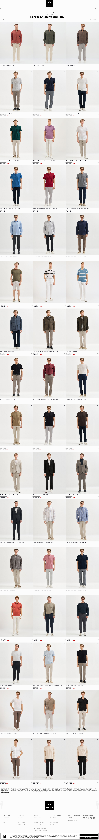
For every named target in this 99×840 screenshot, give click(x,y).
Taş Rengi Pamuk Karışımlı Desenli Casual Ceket (12, 494)
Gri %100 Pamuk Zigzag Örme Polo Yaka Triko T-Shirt (13, 113)
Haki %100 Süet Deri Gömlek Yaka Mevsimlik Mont (45, 351)
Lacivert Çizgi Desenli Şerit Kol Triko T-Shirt (43, 113)
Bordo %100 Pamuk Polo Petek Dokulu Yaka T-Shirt (45, 208)
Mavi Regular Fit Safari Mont (7, 351)
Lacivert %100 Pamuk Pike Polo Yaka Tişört (76, 590)
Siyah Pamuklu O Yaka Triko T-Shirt (74, 685)
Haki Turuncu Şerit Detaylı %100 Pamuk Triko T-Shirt (13, 303)
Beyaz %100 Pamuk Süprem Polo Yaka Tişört (77, 160)
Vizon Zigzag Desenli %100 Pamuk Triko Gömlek (44, 733)
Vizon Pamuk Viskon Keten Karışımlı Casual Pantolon (46, 399)
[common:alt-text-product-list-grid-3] (89, 20)
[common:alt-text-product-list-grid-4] (91, 20)
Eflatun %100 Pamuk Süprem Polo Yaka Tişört (44, 160)
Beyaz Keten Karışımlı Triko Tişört (8, 733)
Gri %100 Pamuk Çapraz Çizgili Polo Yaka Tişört (77, 208)
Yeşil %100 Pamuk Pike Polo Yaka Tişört (10, 160)
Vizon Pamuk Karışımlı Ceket (73, 494)
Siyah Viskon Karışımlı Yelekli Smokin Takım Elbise (12, 542)
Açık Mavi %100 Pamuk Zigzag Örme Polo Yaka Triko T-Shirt (47, 685)
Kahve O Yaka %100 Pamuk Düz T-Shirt (75, 447)
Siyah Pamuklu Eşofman (6, 685)
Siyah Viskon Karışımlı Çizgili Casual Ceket (43, 494)
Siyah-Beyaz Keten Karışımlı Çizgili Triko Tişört (44, 303)
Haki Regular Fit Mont (71, 351)
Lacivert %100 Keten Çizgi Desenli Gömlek (76, 542)
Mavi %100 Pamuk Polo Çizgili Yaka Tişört (10, 208)
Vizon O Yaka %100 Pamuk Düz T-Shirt (9, 447)
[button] (2, 9)
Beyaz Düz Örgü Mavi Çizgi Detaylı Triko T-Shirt (77, 113)
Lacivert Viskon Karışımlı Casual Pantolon (76, 399)
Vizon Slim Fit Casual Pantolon (7, 399)
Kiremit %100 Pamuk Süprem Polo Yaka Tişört (11, 637)
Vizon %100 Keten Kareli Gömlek (8, 590)
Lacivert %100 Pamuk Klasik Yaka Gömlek (76, 256)
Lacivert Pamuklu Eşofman (40, 637)
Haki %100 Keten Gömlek (39, 65)
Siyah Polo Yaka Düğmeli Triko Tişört (75, 733)
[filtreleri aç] (2, 20)
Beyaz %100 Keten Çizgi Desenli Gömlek (43, 542)
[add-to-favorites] (31, 23)
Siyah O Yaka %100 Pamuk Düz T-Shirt (42, 447)
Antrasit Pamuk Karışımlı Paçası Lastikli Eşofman (78, 637)
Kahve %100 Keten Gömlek (72, 65)
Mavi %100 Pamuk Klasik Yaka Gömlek (9, 256)
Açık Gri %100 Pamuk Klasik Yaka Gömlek (43, 256)
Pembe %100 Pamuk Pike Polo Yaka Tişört (43, 590)
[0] (97, 9)
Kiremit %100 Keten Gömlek (7, 65)
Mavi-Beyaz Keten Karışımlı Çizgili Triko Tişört (77, 303)
